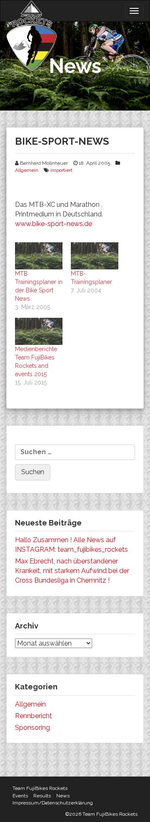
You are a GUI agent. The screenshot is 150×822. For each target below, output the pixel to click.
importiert (61, 170)
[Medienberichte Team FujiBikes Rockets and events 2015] (38, 331)
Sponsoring (32, 728)
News (63, 796)
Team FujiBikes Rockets (40, 788)
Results (42, 796)
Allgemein (26, 170)
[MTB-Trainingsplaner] (94, 255)
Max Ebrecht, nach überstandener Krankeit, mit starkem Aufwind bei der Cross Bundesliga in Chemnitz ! (72, 570)
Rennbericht (33, 716)
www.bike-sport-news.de (53, 224)
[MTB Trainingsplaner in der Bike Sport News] (38, 255)
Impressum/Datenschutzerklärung (52, 803)
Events (20, 796)
